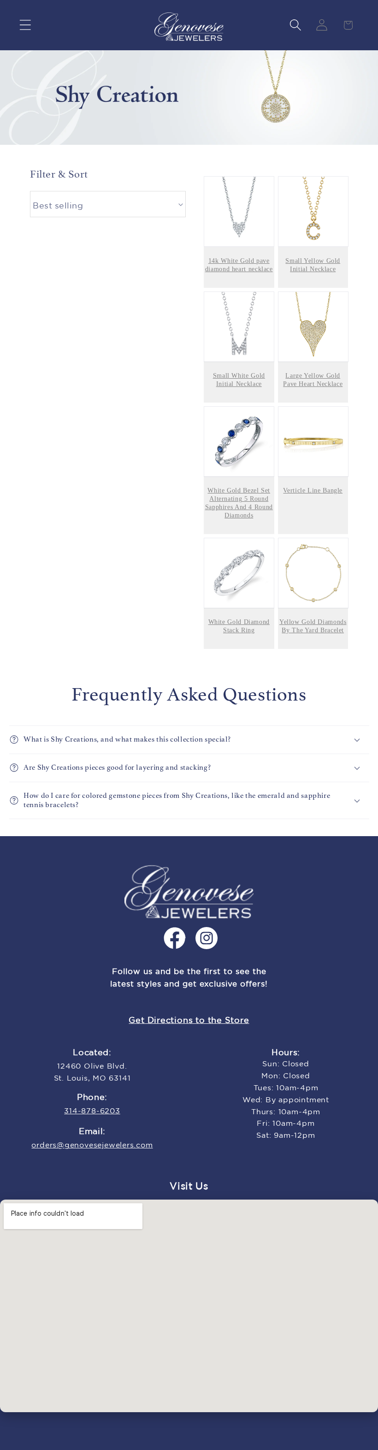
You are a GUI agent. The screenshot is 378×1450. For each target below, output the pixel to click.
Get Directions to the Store (189, 1020)
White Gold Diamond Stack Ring (239, 626)
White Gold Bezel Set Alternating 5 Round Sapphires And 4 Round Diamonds (239, 502)
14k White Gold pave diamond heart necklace (239, 265)
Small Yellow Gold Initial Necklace (312, 265)
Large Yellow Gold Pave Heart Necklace (313, 379)
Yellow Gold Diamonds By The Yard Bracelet (313, 626)
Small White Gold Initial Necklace (239, 379)
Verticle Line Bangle (313, 490)
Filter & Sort (59, 174)
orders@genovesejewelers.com (92, 1145)
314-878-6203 (92, 1111)
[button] (25, 25)
